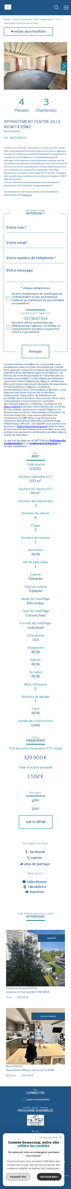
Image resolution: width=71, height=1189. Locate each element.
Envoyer (35, 351)
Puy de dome (26, 19)
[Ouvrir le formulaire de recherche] (56, 7)
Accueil (7, 19)
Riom (36, 19)
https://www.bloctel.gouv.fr (32, 426)
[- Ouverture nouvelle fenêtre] (35, 1120)
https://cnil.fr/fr (12, 406)
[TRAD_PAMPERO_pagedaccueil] (8, 8)
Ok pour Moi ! (49, 1176)
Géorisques (27, 195)
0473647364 (36, 318)
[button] (64, 66)
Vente (15, 19)
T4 (57, 19)
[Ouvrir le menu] (66, 7)
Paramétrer (18, 1176)
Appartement (47, 19)
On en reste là (49, 1137)
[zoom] (35, 88)
